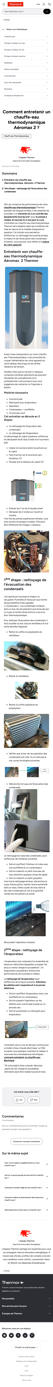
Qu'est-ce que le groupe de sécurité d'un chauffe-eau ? (24, 1176)
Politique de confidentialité (26, 1361)
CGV (26, 1366)
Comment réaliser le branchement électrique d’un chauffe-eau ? (24, 1198)
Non (35, 1100)
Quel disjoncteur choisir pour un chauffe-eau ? (23, 1210)
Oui (21, 1100)
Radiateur (8, 63)
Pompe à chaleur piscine (14, 56)
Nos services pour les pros (14, 1306)
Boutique (8, 89)
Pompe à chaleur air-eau (14, 43)
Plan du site (26, 1380)
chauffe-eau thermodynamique (20, 207)
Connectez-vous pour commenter (26, 1141)
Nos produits (8, 1298)
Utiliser (7, 20)
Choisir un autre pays (25, 1347)
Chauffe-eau (9, 36)
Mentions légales (26, 1375)
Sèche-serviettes (11, 69)
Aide (38, 4)
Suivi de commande (12, 82)
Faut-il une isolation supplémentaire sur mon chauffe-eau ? (22, 1164)
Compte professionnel (13, 95)
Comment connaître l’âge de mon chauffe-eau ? (23, 1188)
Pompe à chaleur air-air (14, 50)
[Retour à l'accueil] (13, 1282)
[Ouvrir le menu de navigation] (4, 4)
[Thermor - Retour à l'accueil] (15, 4)
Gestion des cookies (26, 1357)
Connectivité (9, 76)
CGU (26, 1371)
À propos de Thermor (12, 1313)
